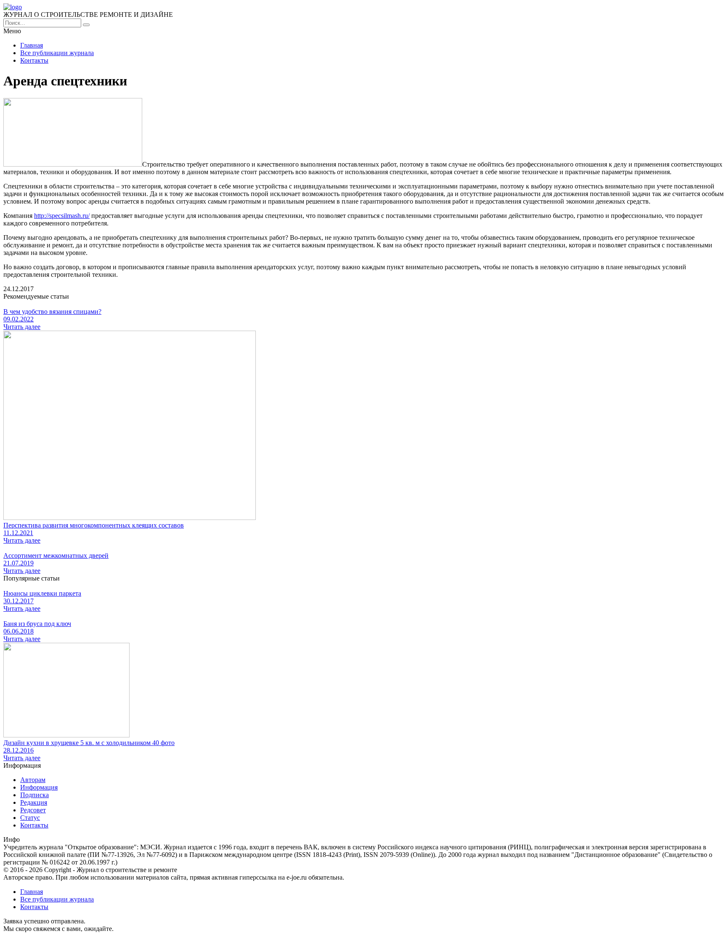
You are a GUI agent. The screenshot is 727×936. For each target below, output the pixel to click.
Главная (31, 45)
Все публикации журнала (57, 52)
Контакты (34, 60)
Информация (39, 787)
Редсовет (33, 810)
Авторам (32, 779)
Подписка (34, 794)
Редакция (33, 802)
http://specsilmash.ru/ (62, 215)
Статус (30, 817)
